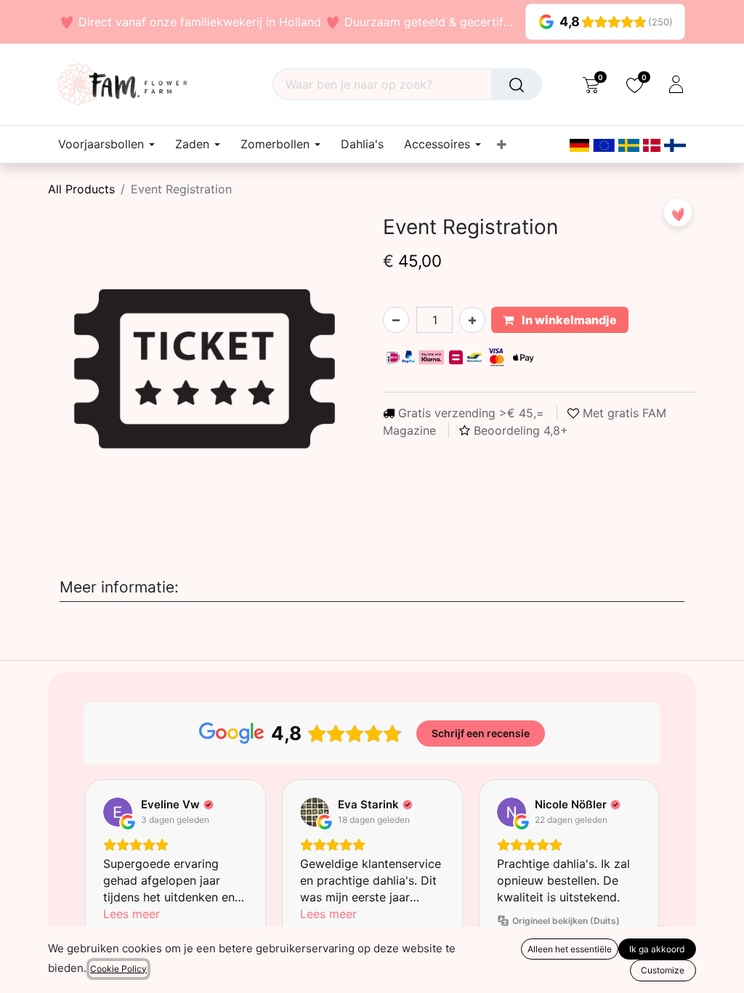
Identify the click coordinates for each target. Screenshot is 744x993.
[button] (677, 212)
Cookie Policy (118, 968)
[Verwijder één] (396, 320)
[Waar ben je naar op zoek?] (516, 84)
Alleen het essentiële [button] (569, 949)
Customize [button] (662, 970)
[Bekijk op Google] (117, 812)
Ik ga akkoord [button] (656, 949)
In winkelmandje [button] (568, 320)
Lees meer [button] (131, 913)
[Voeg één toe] (472, 320)
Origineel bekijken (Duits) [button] (566, 920)
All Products (81, 189)
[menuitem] (362, 144)
